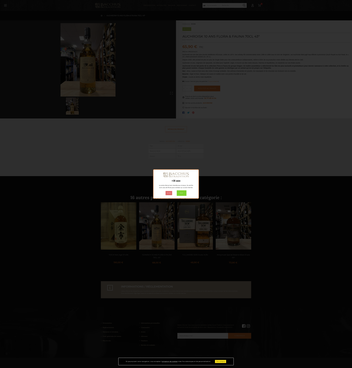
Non (169, 193)
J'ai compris (220, 361)
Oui (181, 193)
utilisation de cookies (169, 361)
